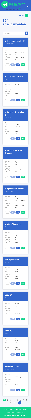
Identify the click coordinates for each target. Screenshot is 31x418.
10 (14, 403)
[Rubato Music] (13, 4)
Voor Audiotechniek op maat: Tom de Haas (15, 415)
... (17, 403)
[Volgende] (19, 403)
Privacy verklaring (20, 412)
